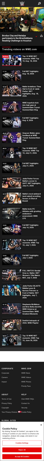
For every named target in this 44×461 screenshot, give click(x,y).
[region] (22, 441)
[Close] (41, 424)
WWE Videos (26, 377)
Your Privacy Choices (6, 412)
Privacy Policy (6, 403)
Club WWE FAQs (26, 399)
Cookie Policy (26, 412)
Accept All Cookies (22, 456)
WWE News (25, 373)
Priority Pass (26, 386)
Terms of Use (6, 399)
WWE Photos (26, 382)
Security (24, 408)
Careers (5, 377)
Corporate (5, 373)
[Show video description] (36, 35)
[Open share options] (41, 35)
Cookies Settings (22, 443)
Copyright (5, 408)
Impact (4, 382)
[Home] (22, 3)
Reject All (22, 450)
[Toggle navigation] (3, 3)
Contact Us (25, 403)
